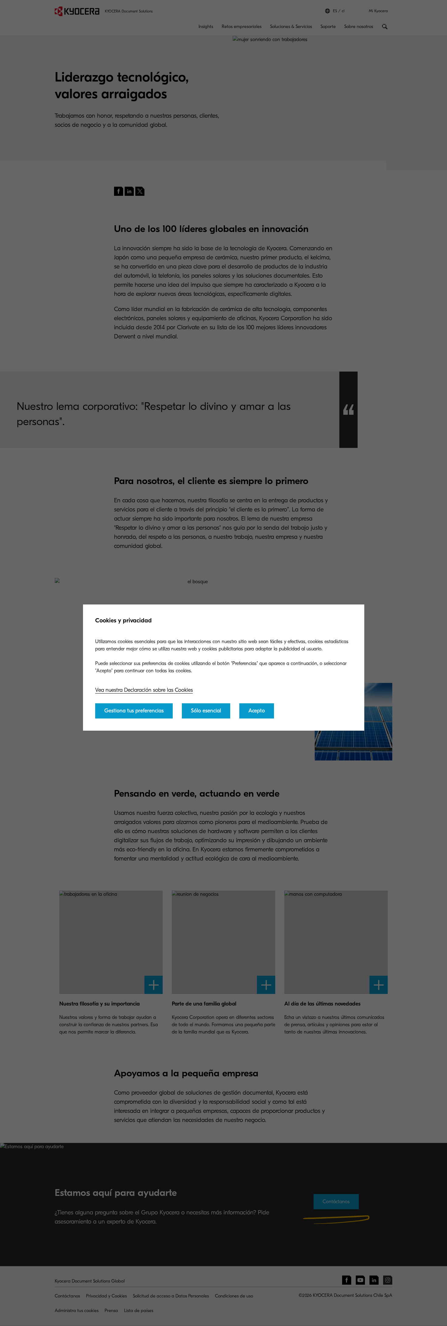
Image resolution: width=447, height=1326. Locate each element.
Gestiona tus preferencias (134, 711)
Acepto (256, 711)
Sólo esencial (206, 711)
